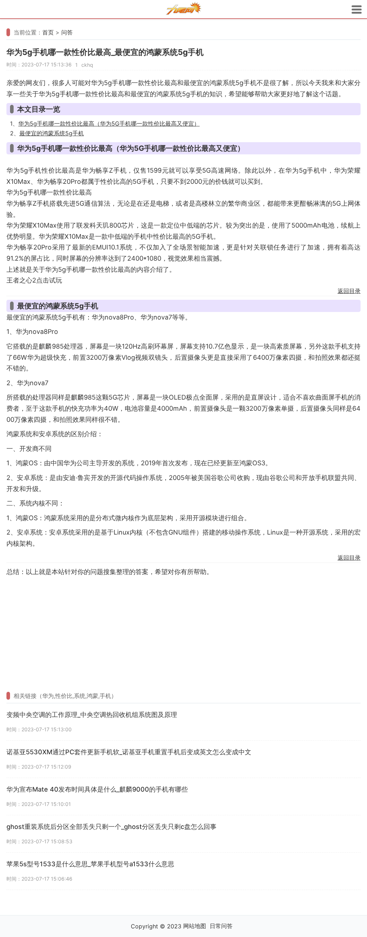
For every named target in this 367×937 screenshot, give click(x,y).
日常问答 (221, 925)
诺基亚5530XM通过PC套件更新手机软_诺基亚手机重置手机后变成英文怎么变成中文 (128, 752)
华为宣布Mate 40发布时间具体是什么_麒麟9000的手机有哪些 (97, 789)
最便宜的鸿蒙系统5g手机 (51, 133)
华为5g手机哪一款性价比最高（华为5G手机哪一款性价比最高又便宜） (109, 123)
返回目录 (349, 290)
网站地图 (194, 925)
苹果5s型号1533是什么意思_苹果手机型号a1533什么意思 (90, 864)
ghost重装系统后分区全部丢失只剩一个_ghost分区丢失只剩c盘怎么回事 (111, 826)
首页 (48, 32)
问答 (67, 32)
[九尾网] (183, 9)
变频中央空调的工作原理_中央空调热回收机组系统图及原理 (91, 714)
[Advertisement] (183, 631)
